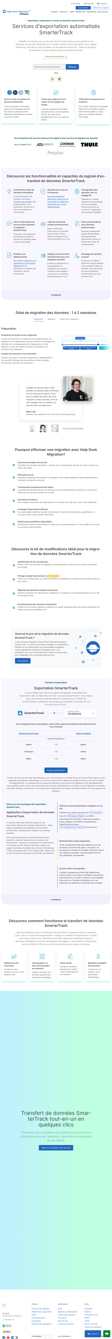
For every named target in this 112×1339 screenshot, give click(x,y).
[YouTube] (8, 1337)
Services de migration (41, 1309)
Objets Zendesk (83, 733)
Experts (88, 1312)
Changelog (36, 1321)
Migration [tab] (52, 319)
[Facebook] (4, 1337)
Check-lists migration (67, 1315)
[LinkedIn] (12, 1337)
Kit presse (62, 1318)
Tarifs (34, 1315)
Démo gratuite (89, 3)
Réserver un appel (101, 8)
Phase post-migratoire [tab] (69, 319)
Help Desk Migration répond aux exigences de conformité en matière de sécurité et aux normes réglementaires (57, 201)
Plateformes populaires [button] (41, 1324)
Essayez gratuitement (56, 770)
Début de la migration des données (56, 1148)
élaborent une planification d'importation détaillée (25, 263)
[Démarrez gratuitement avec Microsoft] (59, 79)
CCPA (87, 1321)
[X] (16, 1337)
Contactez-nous (91, 1315)
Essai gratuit (83, 8)
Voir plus (72, 428)
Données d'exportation (55, 56)
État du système (66, 1324)
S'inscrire (72, 67)
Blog (60, 1309)
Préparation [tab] (38, 319)
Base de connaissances (67, 1312)
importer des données (23, 202)
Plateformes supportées (42, 1312)
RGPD (87, 1318)
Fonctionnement (38, 1318)
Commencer (56, 295)
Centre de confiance (93, 1327)
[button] (55, 12)
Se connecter (75, 3)
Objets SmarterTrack (28, 733)
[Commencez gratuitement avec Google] (52, 79)
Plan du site (63, 1321)
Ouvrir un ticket (91, 1324)
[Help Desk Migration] (4, 1305)
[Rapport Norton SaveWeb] (7, 1331)
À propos (88, 1309)
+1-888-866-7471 (8, 1320)
